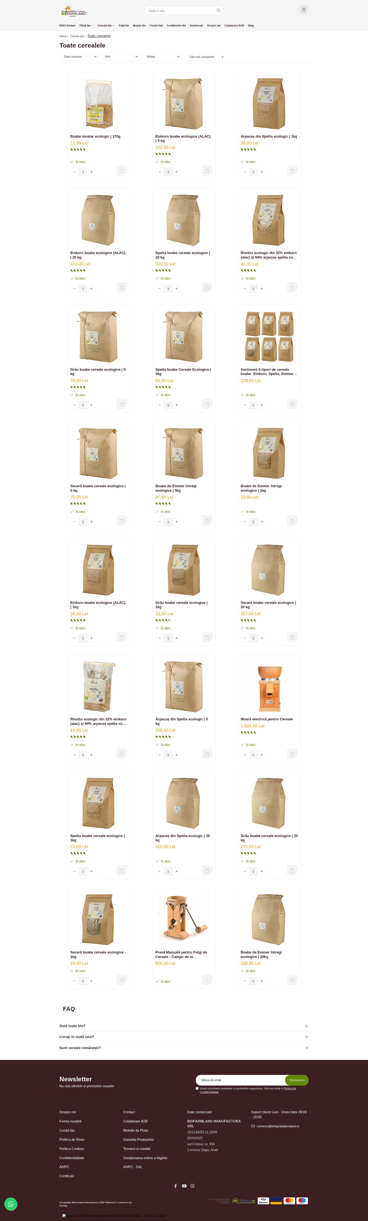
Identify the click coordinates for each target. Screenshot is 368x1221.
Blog (251, 25)
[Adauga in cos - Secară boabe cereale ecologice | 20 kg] (292, 637)
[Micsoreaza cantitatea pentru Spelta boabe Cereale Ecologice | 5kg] (159, 405)
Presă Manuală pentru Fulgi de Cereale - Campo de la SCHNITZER (181, 954)
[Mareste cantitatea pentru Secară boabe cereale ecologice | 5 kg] (91, 521)
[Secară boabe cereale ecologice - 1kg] (98, 919)
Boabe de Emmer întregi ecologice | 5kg (176, 488)
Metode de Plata (135, 1130)
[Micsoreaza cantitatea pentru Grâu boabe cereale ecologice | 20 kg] (245, 871)
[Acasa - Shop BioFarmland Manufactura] (86, 10)
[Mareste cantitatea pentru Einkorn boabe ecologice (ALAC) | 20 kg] (91, 288)
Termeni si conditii (137, 1149)
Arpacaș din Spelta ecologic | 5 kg (181, 721)
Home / (64, 36)
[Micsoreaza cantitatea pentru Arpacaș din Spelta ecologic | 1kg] (245, 172)
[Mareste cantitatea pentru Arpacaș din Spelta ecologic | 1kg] (262, 172)
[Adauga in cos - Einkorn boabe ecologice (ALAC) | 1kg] (122, 637)
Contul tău (67, 1130)
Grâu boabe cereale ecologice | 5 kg (97, 372)
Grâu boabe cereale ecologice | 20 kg (269, 838)
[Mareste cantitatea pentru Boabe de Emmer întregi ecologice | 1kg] (262, 521)
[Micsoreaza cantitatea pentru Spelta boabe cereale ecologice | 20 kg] (159, 288)
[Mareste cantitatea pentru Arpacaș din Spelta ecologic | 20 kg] (176, 871)
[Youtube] (184, 1186)
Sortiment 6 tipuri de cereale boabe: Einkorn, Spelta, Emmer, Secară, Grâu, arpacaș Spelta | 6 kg (268, 372)
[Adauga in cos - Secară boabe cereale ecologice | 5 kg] (122, 520)
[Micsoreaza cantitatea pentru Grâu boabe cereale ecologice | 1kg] (159, 638)
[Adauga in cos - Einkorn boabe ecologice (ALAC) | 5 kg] (207, 171)
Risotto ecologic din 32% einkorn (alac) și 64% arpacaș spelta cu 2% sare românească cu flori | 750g (269, 255)
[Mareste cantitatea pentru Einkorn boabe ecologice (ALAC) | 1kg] (91, 638)
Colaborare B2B (135, 1121)
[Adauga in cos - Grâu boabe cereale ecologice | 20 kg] (292, 870)
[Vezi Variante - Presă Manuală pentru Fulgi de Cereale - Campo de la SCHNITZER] (207, 980)
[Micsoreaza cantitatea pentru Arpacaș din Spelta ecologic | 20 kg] (159, 871)
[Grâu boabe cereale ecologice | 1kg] (184, 570)
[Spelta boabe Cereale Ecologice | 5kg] (184, 336)
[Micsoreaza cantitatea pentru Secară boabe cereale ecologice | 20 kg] (245, 638)
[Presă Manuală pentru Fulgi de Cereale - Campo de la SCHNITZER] (184, 919)
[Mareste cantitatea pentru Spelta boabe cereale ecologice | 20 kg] (176, 288)
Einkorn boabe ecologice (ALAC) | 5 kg (183, 138)
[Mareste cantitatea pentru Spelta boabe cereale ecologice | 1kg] (91, 871)
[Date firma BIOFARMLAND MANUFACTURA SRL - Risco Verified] (113, 1216)
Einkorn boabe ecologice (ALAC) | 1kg (97, 605)
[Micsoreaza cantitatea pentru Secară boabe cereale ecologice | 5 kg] (74, 521)
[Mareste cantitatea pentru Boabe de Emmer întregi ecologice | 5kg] (176, 521)
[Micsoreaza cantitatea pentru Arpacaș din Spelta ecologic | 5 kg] (159, 755)
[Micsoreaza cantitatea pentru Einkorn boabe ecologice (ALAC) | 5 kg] (159, 172)
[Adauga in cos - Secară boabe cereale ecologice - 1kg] (122, 980)
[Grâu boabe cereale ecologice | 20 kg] (269, 803)
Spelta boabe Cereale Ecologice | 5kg (183, 372)
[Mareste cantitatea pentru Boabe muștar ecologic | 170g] (91, 172)
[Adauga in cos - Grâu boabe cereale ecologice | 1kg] (207, 637)
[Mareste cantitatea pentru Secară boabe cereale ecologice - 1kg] (91, 981)
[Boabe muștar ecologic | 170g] (98, 103)
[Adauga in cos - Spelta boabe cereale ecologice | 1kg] (122, 870)
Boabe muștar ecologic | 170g (95, 136)
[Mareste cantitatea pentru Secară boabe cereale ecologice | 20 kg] (262, 638)
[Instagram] (192, 1186)
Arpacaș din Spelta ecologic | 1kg (269, 136)
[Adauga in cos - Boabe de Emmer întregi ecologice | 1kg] (292, 520)
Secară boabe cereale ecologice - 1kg (98, 954)
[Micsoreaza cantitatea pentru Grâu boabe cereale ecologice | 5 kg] (74, 405)
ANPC (64, 1167)
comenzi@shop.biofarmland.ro (277, 1126)
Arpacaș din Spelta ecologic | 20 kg (182, 838)
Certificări (66, 1176)
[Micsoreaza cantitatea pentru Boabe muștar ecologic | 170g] (74, 172)
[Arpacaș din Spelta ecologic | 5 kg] (184, 686)
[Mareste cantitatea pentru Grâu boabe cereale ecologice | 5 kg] (91, 405)
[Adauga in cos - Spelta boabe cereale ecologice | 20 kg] (207, 287)
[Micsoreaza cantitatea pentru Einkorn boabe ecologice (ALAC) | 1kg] (74, 638)
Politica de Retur (72, 1139)
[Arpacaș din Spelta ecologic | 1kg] (269, 103)
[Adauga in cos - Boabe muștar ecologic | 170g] (122, 171)
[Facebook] (175, 1186)
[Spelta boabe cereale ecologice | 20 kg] (184, 220)
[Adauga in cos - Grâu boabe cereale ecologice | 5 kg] (122, 404)
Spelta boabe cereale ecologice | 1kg (97, 838)
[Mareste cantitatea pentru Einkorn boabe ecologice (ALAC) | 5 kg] (176, 172)
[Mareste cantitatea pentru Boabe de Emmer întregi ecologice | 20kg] (262, 981)
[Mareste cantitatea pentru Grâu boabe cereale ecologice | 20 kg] (262, 871)
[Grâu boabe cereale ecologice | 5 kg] (98, 336)
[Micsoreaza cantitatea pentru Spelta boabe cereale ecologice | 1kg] (74, 871)
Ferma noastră (70, 1121)
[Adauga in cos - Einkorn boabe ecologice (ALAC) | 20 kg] (122, 287)
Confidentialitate (71, 1158)
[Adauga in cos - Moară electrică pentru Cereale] (292, 754)
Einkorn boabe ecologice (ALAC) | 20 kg (97, 255)
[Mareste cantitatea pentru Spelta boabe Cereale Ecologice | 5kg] (176, 405)
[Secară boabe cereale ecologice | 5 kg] (98, 453)
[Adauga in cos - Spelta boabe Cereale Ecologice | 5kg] (207, 404)
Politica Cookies (71, 1149)
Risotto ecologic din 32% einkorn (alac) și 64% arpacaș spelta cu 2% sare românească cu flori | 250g (98, 721)
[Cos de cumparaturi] (304, 10)
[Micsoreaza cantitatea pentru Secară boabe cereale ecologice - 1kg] (74, 981)
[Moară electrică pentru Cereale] (269, 686)
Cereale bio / (78, 36)
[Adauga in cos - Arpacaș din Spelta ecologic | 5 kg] (207, 754)
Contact (129, 1112)
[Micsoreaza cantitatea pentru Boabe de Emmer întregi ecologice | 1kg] (245, 521)
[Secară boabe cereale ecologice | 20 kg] (269, 570)
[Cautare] (218, 11)
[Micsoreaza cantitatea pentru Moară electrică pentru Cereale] (245, 755)
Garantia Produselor (138, 1139)
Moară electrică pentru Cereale (267, 719)
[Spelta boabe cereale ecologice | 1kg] (98, 803)
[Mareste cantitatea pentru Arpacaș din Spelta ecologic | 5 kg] (176, 755)
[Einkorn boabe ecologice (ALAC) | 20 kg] (98, 220)
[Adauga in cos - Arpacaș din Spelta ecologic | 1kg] (292, 171)
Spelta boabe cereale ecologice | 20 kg (182, 255)
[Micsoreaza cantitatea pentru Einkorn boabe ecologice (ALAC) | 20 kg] (74, 288)
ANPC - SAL (132, 1167)
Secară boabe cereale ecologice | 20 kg (268, 605)
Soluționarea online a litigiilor (145, 1158)
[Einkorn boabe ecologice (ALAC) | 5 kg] (184, 103)
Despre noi (67, 1112)
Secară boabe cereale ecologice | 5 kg (98, 488)
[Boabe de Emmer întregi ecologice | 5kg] (184, 453)
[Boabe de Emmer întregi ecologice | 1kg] (269, 453)
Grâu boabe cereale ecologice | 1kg (181, 605)
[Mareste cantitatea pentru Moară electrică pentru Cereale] (262, 755)
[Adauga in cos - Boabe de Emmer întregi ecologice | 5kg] (207, 520)
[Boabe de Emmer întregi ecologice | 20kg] (269, 919)
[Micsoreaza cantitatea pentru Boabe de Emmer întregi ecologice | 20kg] (245, 981)
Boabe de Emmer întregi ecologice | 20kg (261, 954)
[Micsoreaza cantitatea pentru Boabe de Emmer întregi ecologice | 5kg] (159, 521)
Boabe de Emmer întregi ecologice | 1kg (261, 488)
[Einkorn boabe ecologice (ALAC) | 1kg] (98, 570)
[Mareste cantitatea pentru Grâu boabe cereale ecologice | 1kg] (176, 638)
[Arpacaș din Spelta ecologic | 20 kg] (184, 803)
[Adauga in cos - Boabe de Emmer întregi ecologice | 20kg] (292, 980)
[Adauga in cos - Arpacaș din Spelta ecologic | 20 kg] (207, 870)
